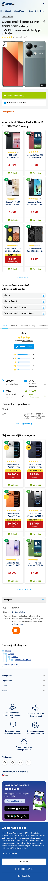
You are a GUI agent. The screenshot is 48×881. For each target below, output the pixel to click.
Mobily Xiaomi (10, 301)
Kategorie (8, 600)
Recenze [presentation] (13, 326)
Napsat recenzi (25, 347)
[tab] (5, 326)
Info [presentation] (5, 326)
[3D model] (4, 44)
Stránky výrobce (18, 612)
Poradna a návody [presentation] (28, 326)
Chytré (11, 654)
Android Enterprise (23, 660)
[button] (24, 675)
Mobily (7, 295)
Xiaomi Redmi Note (36, 11)
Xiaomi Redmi (19, 11)
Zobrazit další (22, 278)
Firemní (15, 657)
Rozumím (24, 861)
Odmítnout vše (24, 876)
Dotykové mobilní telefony (15, 307)
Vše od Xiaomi (7, 17)
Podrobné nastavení (24, 869)
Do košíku (15, 173)
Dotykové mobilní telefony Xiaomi (19, 313)
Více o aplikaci (13, 801)
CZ (7, 775)
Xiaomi (8, 11)
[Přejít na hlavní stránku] (8, 4)
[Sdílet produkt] (44, 21)
